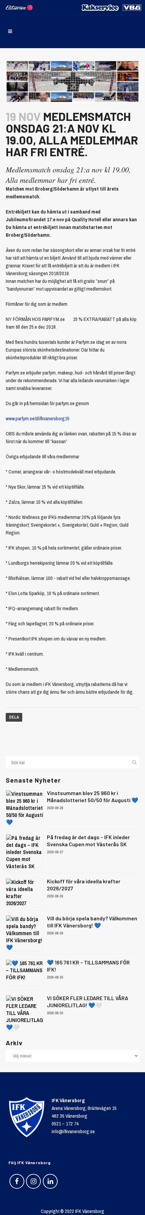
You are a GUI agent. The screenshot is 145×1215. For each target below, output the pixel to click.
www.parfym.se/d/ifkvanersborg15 (37, 418)
